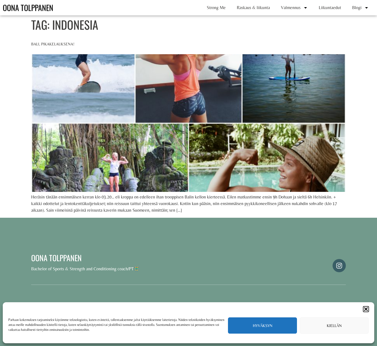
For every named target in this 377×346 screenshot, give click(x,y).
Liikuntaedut (330, 7)
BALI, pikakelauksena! (53, 44)
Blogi (357, 7)
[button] (366, 309)
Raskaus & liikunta (253, 7)
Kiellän (334, 325)
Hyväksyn (262, 325)
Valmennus (291, 7)
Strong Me (216, 7)
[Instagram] (339, 265)
